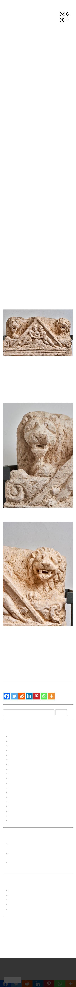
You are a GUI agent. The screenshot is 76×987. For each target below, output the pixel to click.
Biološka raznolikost (23, 660)
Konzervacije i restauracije (27, 899)
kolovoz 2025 (18, 736)
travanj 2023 (18, 759)
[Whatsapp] (44, 696)
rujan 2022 (16, 764)
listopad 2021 (18, 783)
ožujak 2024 (18, 745)
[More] (51, 696)
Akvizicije (15, 890)
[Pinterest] (36, 696)
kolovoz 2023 (18, 750)
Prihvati (12, 979)
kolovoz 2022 (18, 769)
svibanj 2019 (18, 811)
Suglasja (15, 909)
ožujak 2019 (18, 820)
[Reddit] (21, 696)
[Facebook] (7, 696)
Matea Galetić (52, 47)
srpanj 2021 (17, 788)
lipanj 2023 (17, 755)
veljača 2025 (18, 741)
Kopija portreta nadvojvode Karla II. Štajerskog (59, 665)
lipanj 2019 (17, 806)
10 (18, 957)
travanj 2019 (18, 815)
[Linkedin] (29, 696)
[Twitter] (14, 696)
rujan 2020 (16, 802)
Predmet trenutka (35, 649)
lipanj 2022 (17, 773)
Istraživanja (17, 895)
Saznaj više (32, 980)
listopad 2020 (18, 797)
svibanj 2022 (18, 778)
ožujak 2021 (18, 792)
